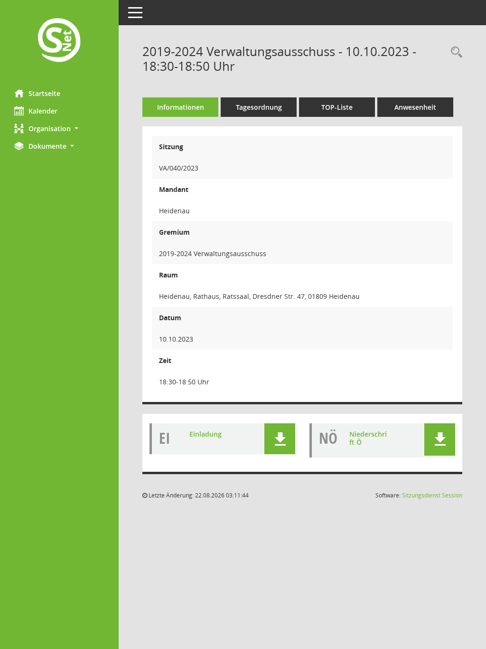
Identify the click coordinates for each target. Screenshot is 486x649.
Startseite (44, 93)
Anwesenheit (415, 107)
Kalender (42, 110)
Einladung (205, 434)
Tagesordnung (259, 107)
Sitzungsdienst (432, 495)
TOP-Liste (337, 107)
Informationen (180, 107)
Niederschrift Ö (368, 438)
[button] (59, 128)
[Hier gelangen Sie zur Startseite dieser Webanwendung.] (59, 41)
